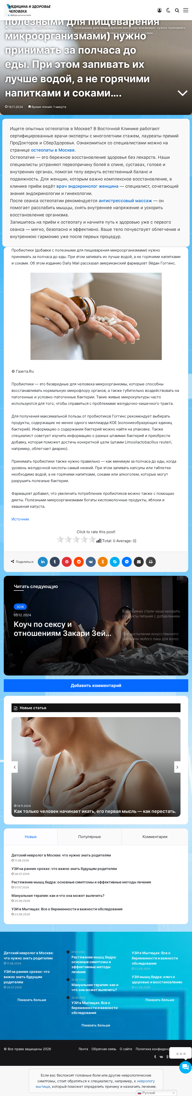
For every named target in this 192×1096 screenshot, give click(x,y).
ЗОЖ (20, 606)
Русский (148, 1093)
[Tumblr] (55, 562)
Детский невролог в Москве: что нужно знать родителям (61, 855)
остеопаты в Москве (52, 150)
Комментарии (155, 836)
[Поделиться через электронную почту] (139, 562)
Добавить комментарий (96, 685)
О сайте (126, 1049)
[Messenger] (127, 562)
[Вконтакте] (91, 562)
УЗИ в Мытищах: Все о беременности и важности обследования (67, 909)
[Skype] (115, 562)
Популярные (89, 836)
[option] (96, 625)
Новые (31, 836)
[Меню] (185, 11)
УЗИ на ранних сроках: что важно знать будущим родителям (64, 868)
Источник (20, 519)
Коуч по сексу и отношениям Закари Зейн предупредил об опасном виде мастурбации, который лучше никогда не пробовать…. (62, 628)
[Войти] (159, 11)
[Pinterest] (67, 562)
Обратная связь (104, 1049)
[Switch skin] (168, 11)
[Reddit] (79, 562)
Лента (83, 1049)
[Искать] (177, 11)
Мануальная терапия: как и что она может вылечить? (58, 895)
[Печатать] (151, 562)
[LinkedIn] (43, 562)
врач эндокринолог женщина (87, 186)
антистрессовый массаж (125, 200)
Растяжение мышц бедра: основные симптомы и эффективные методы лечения (81, 882)
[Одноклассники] (103, 562)
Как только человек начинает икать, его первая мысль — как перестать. (95, 811)
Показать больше (32, 1000)
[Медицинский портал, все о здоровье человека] (27, 10)
